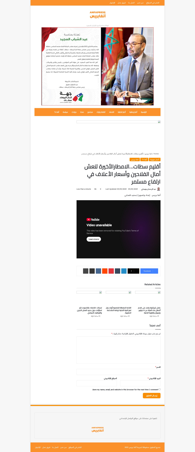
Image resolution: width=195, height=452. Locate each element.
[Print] (85, 271)
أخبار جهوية (154, 159)
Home (156, 154)
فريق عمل (122, 3)
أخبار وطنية (133, 112)
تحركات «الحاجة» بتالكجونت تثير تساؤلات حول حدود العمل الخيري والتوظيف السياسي (89, 310)
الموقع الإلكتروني (110, 378)
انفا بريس (148, 154)
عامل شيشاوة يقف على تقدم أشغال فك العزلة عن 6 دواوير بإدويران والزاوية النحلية (149, 310)
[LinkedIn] (124, 271)
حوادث (74, 112)
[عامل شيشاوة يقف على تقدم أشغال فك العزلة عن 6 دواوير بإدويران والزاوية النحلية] (148, 298)
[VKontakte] (98, 271)
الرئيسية (144, 112)
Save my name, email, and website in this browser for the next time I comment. (125, 389)
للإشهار (112, 3)
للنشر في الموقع (152, 3)
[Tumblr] (117, 271)
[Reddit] (104, 271)
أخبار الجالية (122, 112)
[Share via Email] (92, 271)
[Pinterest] (111, 271)
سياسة (65, 112)
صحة (82, 112)
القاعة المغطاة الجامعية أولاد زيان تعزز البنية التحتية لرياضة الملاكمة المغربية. (118, 310)
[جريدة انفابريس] (97, 15)
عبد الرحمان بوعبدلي (148, 189)
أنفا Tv (56, 112)
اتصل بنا (131, 3)
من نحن (140, 3)
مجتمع (90, 112)
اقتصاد (111, 112)
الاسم (158, 367)
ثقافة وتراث (101, 112)
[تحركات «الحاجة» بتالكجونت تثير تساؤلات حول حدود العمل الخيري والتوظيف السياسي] (89, 298)
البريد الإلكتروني (154, 378)
